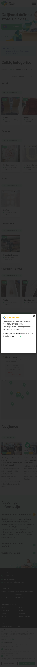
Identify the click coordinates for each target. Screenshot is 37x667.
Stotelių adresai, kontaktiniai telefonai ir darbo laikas (18, 335)
